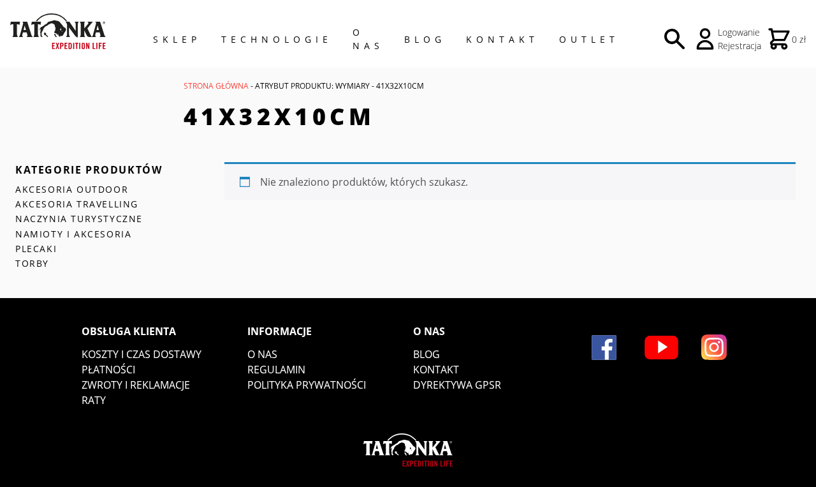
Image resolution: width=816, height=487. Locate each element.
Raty (94, 400)
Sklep (177, 39)
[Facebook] (604, 347)
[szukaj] (674, 39)
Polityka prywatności (306, 385)
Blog (425, 39)
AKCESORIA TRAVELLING (76, 204)
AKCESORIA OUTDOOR (71, 189)
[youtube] (661, 347)
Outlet (589, 39)
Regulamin (276, 370)
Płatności (108, 370)
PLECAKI (36, 249)
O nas (262, 354)
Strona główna (216, 85)
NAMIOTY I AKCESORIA (73, 234)
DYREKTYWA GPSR (457, 385)
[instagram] (714, 347)
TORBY (32, 263)
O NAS (368, 39)
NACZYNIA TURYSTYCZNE (79, 219)
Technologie (276, 39)
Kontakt (502, 39)
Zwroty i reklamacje (136, 385)
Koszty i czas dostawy (141, 354)
